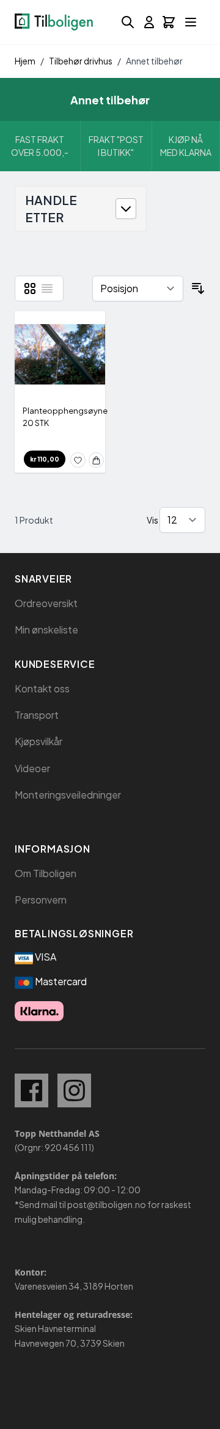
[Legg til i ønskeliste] (78, 460)
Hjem (25, 60)
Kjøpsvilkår (38, 741)
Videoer (32, 768)
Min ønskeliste (46, 629)
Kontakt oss (42, 688)
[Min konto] (149, 22)
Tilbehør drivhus (80, 60)
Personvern (41, 899)
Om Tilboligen (45, 873)
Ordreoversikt (46, 603)
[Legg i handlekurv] (96, 460)
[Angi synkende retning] (198, 288)
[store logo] (54, 22)
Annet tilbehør (154, 60)
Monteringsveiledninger (68, 794)
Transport (37, 714)
